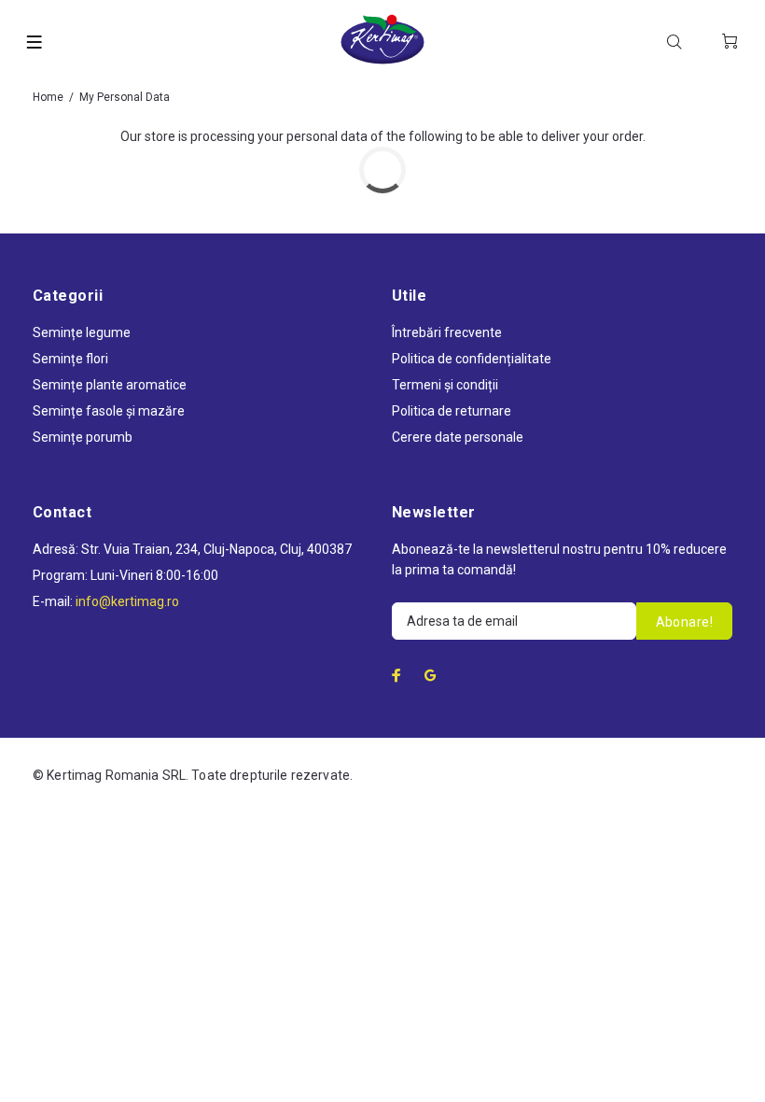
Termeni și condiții (445, 384)
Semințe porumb (82, 437)
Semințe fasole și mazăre (109, 410)
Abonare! (684, 622)
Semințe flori (70, 358)
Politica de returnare (451, 410)
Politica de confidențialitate (471, 358)
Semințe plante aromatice (110, 384)
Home (48, 97)
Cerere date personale (457, 437)
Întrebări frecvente (447, 332)
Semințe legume (82, 332)
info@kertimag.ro (127, 601)
